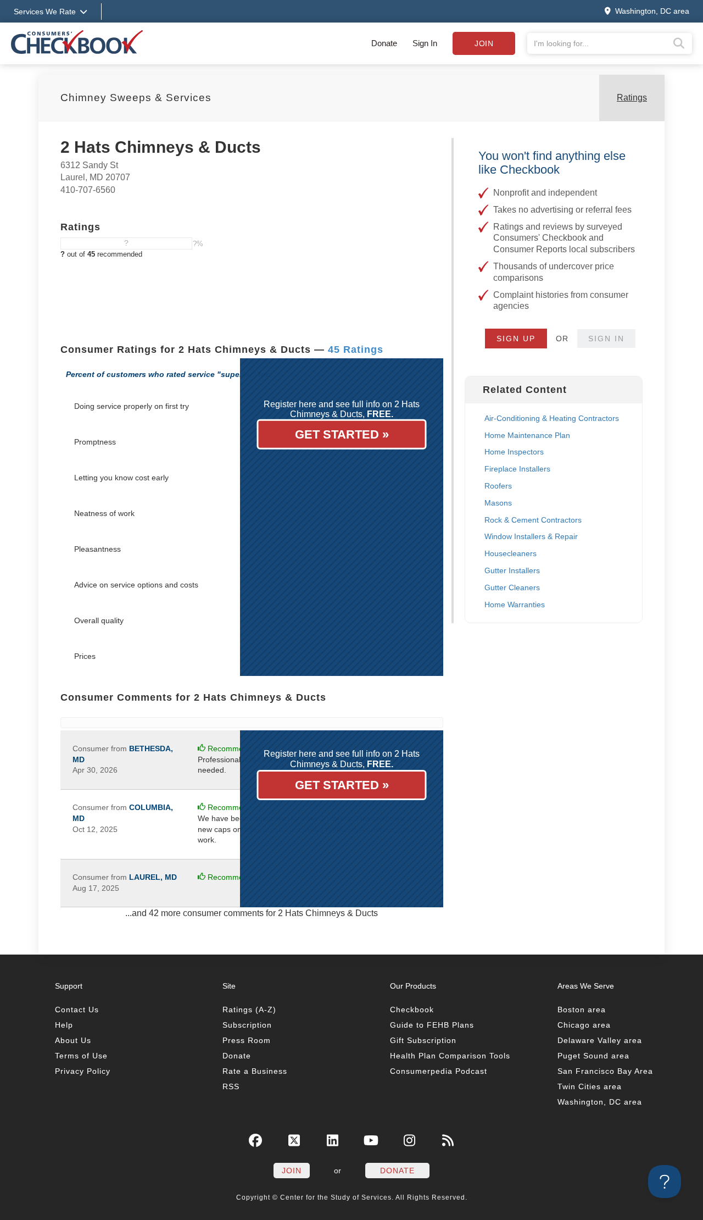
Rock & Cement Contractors (533, 519)
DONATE (397, 1170)
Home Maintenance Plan (527, 435)
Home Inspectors (514, 451)
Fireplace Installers (517, 468)
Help (64, 1025)
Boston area (581, 1009)
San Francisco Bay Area (605, 1071)
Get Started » (342, 434)
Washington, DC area (599, 1101)
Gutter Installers (512, 570)
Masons (498, 502)
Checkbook (412, 1009)
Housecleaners (510, 553)
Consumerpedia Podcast (438, 1071)
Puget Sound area (593, 1055)
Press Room (246, 1040)
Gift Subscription (423, 1040)
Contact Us (77, 1009)
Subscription (247, 1025)
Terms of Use (81, 1055)
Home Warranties (514, 604)
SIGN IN (606, 338)
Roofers (498, 485)
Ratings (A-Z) (249, 1009)
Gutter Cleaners (512, 587)
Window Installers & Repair (531, 536)
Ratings (632, 97)
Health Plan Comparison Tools (450, 1055)
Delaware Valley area (599, 1040)
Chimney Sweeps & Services (135, 97)
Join (484, 43)
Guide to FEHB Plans (432, 1025)
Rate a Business (254, 1071)
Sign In (424, 43)
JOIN (292, 1170)
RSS (230, 1086)
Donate (384, 43)
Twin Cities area (589, 1086)
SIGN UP (515, 338)
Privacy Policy (82, 1071)
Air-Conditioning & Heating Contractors (551, 418)
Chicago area (584, 1025)
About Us (73, 1040)
